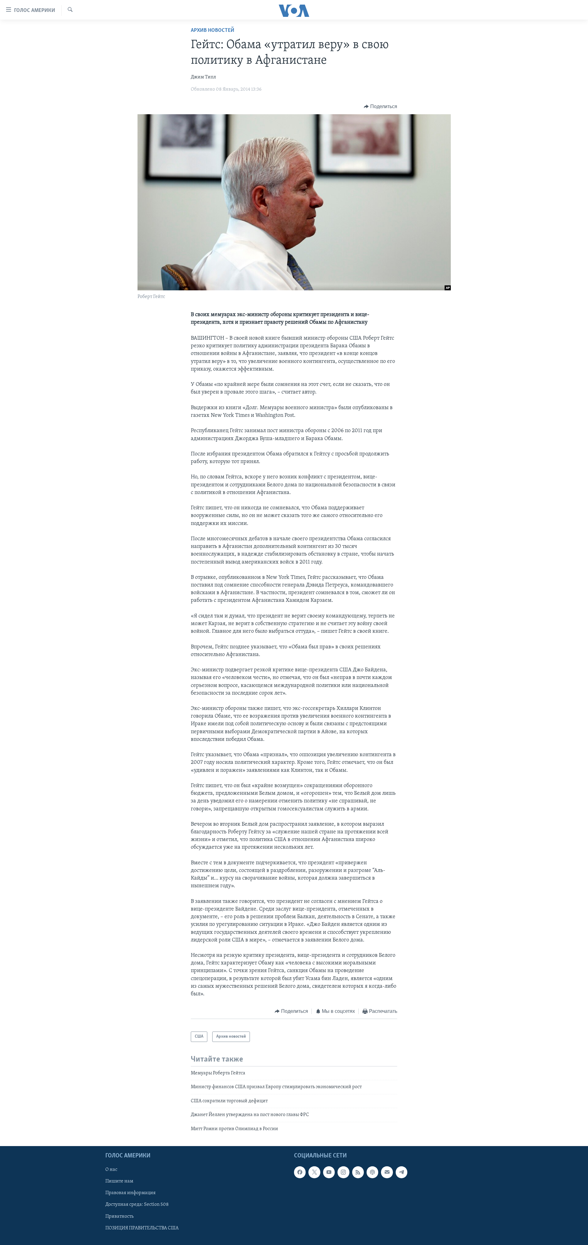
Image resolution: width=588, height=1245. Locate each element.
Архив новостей (212, 30)
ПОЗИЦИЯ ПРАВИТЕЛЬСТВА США (142, 1228)
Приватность (119, 1216)
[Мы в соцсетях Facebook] (300, 1172)
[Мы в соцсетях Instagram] (343, 1172)
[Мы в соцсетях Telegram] (401, 1172)
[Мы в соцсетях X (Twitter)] (314, 1172)
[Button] (380, 107)
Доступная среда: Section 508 (137, 1204)
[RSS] (358, 1172)
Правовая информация (130, 1192)
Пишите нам (119, 1181)
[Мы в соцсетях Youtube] (329, 1172)
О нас (111, 1169)
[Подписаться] (387, 1172)
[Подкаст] (372, 1172)
